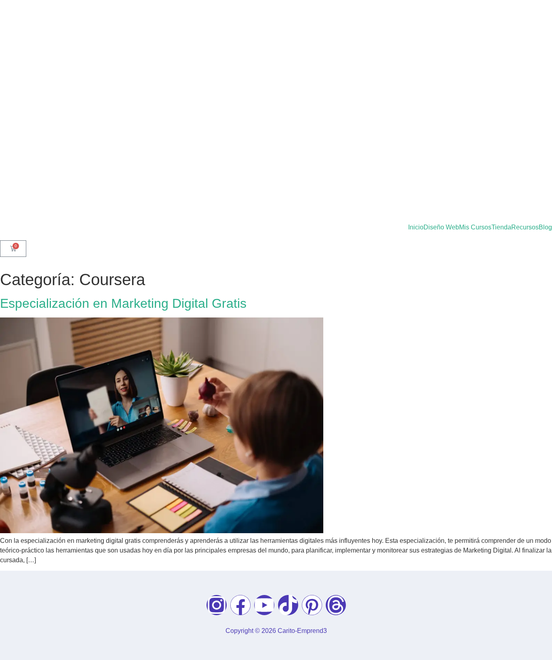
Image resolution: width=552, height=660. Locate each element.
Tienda (501, 227)
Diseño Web (441, 227)
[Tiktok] (288, 605)
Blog (545, 227)
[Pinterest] (312, 605)
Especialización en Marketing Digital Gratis (123, 303)
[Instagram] (216, 605)
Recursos (525, 227)
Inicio (415, 227)
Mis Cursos (475, 227)
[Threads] (336, 605)
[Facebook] (240, 605)
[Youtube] (264, 605)
